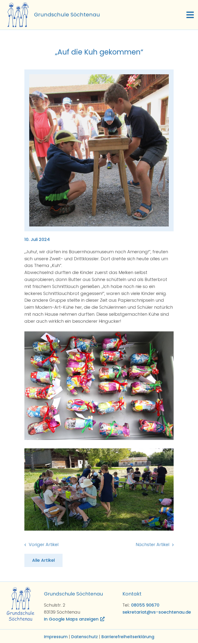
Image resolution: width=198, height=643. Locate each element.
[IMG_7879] (99, 76)
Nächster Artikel (152, 544)
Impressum (56, 637)
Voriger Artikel (43, 544)
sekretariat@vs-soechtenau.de (156, 612)
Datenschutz (84, 637)
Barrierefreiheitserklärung (127, 637)
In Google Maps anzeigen (71, 619)
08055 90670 (145, 605)
